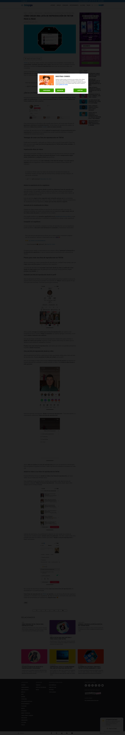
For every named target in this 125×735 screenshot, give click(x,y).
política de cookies (63, 84)
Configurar (46, 90)
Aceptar (80, 90)
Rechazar (60, 90)
